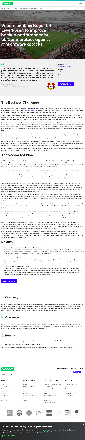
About (2, 384)
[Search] (76, 3)
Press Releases (5, 396)
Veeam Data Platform (64, 66)
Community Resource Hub (29, 398)
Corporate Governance (7, 391)
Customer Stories (69, 396)
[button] (42, 436)
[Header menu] (81, 3)
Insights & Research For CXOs (72, 384)
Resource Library (69, 389)
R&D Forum (25, 400)
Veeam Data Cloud (48, 391)
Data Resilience (48, 386)
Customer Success (27, 389)
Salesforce (46, 398)
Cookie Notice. (49, 432)
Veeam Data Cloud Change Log (30, 396)
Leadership (4, 386)
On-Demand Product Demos (72, 398)
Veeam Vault (47, 393)
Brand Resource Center (7, 398)
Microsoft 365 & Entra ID (50, 396)
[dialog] (42, 431)
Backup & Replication (49, 403)
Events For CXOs (69, 386)
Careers (3, 389)
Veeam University (26, 393)
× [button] (83, 424)
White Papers (68, 391)
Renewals (24, 391)
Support (24, 384)
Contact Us (4, 393)
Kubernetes (47, 400)
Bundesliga (30, 110)
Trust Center (4, 400)
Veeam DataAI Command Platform (52, 384)
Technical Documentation (29, 386)
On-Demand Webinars (70, 393)
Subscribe (77, 372)
